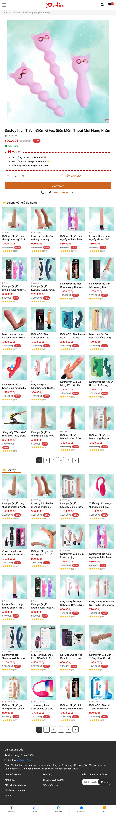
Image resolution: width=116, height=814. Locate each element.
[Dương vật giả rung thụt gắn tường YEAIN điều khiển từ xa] (14, 219)
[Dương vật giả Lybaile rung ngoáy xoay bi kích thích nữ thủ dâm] (14, 269)
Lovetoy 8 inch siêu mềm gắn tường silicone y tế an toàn (42, 239)
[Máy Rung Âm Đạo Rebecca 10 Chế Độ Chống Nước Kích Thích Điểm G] (72, 587)
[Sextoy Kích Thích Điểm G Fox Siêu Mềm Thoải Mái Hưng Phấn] (58, 71)
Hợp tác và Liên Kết (53, 780)
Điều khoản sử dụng (15, 785)
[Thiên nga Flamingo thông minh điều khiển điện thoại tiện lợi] (101, 486)
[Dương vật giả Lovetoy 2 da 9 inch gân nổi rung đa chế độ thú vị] (72, 486)
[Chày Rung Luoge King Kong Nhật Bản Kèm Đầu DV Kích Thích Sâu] (14, 536)
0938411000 (60, 192)
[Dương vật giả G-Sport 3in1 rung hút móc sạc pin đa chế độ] (14, 367)
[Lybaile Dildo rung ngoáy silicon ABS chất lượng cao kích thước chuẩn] (101, 219)
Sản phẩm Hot (51, 785)
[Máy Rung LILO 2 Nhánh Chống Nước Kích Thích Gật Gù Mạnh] (43, 367)
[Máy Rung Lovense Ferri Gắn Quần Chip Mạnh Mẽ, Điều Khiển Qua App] (43, 637)
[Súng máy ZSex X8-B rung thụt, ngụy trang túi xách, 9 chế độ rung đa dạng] (14, 418)
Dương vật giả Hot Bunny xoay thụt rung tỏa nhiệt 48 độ (72, 287)
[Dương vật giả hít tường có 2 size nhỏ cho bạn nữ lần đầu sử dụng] (43, 418)
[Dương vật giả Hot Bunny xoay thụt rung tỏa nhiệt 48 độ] (72, 269)
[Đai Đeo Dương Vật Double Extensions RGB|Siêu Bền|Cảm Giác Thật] (72, 637)
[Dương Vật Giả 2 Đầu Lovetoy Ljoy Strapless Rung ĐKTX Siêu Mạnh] (72, 536)
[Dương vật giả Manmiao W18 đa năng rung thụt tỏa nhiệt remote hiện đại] (72, 418)
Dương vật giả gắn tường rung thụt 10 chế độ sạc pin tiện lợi (101, 287)
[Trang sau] (75, 460)
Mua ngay (58, 185)
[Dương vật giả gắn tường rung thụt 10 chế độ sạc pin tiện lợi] (101, 269)
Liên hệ (8, 795)
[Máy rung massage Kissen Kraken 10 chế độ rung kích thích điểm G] (14, 319)
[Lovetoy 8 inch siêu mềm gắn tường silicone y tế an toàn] (43, 219)
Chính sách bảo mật (15, 790)
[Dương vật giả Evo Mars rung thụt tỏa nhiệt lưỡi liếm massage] (101, 418)
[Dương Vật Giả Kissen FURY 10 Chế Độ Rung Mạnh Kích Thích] (72, 319)
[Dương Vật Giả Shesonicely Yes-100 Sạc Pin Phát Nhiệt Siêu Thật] (43, 319)
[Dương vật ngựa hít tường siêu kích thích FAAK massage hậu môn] (43, 536)
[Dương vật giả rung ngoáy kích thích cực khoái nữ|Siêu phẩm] (72, 219)
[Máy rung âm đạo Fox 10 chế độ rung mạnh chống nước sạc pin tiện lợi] (101, 319)
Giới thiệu (10, 780)
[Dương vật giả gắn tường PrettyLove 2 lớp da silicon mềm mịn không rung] (14, 688)
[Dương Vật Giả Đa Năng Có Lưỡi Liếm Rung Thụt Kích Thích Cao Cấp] (72, 367)
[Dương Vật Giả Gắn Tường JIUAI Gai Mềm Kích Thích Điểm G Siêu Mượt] (101, 637)
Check (104, 782)
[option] (58, 71)
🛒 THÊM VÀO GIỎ (70, 175)
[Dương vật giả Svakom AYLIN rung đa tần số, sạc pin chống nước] (43, 269)
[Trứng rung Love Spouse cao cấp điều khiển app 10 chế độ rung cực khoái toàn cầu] (43, 688)
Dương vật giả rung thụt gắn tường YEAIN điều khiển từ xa (14, 239)
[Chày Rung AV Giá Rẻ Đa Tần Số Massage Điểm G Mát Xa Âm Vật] (101, 587)
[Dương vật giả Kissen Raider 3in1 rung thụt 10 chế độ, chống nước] (101, 367)
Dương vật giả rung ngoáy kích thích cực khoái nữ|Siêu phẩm (71, 239)
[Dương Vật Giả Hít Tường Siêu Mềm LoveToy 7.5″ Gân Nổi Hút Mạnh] (101, 688)
